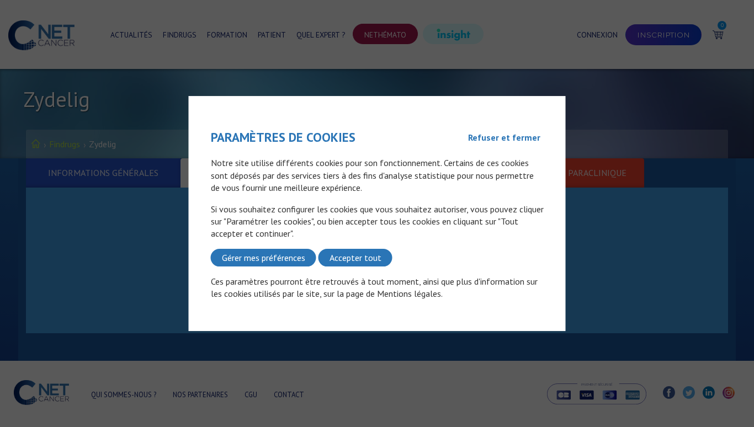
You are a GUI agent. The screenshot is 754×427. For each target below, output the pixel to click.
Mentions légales (409, 294)
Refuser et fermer (504, 137)
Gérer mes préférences (263, 257)
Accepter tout (355, 257)
